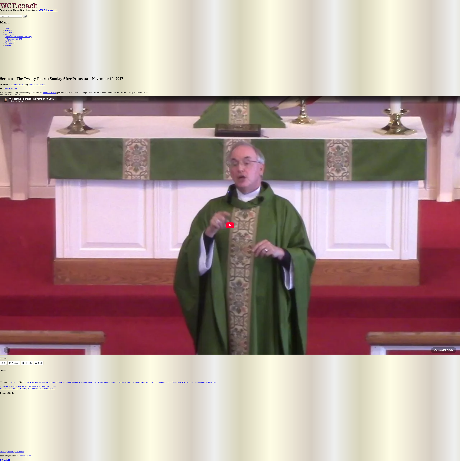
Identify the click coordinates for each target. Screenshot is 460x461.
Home (7, 28)
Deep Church (10, 43)
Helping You (9, 35)
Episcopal (61, 382)
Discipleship (40, 382)
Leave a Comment (10, 89)
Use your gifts (199, 382)
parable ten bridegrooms (155, 382)
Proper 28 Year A (49, 93)
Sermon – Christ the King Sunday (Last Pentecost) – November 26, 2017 (27, 388)
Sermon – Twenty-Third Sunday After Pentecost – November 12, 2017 (29, 386)
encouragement (51, 382)
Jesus (95, 382)
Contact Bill (9, 32)
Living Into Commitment (107, 382)
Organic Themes (25, 456)
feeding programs (85, 382)
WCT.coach (48, 10)
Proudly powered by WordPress (12, 452)
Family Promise (72, 382)
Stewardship (176, 382)
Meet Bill (8, 30)
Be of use (30, 382)
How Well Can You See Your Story (18, 37)
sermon (168, 382)
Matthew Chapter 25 (126, 382)
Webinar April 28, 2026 (14, 39)
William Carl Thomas (37, 84)
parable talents (140, 382)
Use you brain (187, 382)
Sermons (8, 45)
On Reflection (10, 41)
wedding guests (211, 382)
